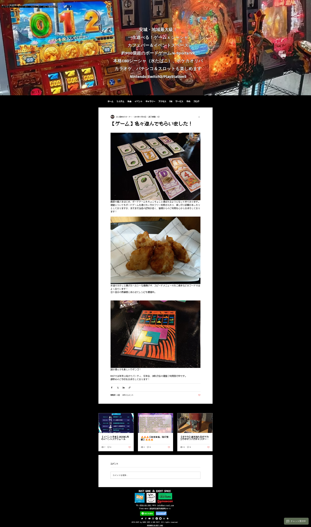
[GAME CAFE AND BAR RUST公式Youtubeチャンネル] (149, 518)
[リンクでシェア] (129, 387)
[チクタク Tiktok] (157, 518)
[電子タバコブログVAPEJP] (167, 518)
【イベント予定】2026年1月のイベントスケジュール (115, 438)
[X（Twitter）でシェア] (118, 387)
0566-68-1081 (145, 505)
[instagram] (153, 518)
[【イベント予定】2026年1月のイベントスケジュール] (116, 423)
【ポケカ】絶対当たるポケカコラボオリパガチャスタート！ (194, 438)
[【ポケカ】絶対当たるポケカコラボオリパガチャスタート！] (194, 423)
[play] (306, 93)
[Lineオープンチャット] (160, 518)
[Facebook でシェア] (112, 387)
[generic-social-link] (146, 518)
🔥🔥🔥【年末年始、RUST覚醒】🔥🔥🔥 (155, 438)
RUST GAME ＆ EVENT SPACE (155, 491)
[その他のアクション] (199, 116)
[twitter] (142, 518)
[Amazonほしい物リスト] (164, 518)
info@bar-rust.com (165, 505)
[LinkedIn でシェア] (123, 387)
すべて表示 (208, 409)
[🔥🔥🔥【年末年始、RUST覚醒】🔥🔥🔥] (155, 423)
